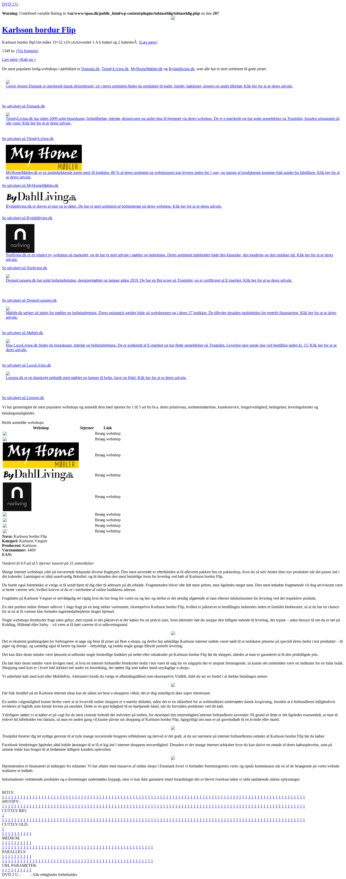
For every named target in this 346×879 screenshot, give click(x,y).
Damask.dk (90, 69)
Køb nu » (28, 59)
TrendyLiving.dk (115, 69)
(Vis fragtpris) (27, 51)
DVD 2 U (10, 4)
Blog (25, 874)
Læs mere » (11, 59)
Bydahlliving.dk (182, 69)
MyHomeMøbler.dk (147, 69)
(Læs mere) (148, 42)
